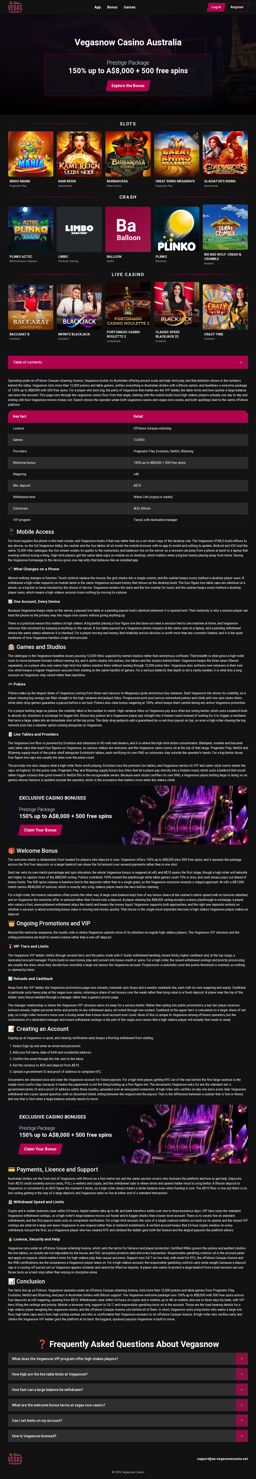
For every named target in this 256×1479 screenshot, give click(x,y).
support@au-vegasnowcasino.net (222, 1459)
